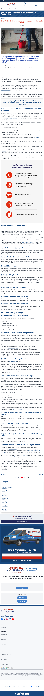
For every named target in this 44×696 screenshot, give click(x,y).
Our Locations (4, 659)
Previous (4, 474)
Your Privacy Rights (36, 686)
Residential (3, 627)
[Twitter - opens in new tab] (5, 619)
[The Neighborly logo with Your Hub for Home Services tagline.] (31, 569)
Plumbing (3, 18)
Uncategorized (5, 508)
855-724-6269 (23, 694)
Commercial (3, 624)
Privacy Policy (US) (26, 682)
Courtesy (4, 491)
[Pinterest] (22, 477)
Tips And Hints (5, 506)
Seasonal (4, 505)
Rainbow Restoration (18, 409)
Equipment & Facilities (5, 654)
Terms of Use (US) (8, 682)
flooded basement (5, 90)
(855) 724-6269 (29, 102)
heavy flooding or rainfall (27, 242)
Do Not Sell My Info (25, 686)
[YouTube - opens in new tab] (13, 619)
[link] (28, 477)
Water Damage (5, 509)
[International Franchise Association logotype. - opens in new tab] (7, 668)
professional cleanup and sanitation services (11, 118)
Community (4, 488)
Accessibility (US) (7, 686)
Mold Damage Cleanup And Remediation (10, 496)
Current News (5, 492)
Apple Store (22, 597)
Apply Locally (4, 644)
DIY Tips (4, 494)
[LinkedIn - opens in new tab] (10, 619)
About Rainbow (4, 637)
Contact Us (3, 642)
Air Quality (4, 485)
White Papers (4, 656)
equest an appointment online (8, 456)
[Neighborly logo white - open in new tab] (3, 0)
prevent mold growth (13, 348)
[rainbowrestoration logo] (22, 610)
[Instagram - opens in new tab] (7, 619)
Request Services (23, 521)
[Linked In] (25, 477)
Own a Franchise (4, 639)
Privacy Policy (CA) (35, 682)
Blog (2, 651)
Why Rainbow (4, 634)
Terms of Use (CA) (17, 682)
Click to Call (25, 5)
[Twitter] (18, 477)
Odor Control (5, 498)
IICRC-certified (12, 449)
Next (40, 474)
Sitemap (2, 662)
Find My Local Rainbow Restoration (22, 557)
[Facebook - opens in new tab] (2, 619)
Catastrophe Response (7, 487)
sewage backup (13, 361)
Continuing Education (7, 490)
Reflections (4, 502)
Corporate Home (4, 664)
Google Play (22, 601)
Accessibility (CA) (16, 686)
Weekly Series (5, 510)
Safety (3, 503)
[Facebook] (15, 477)
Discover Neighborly (21, 588)
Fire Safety (4, 495)
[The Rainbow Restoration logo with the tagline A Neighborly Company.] (15, 569)
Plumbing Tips (5, 501)
